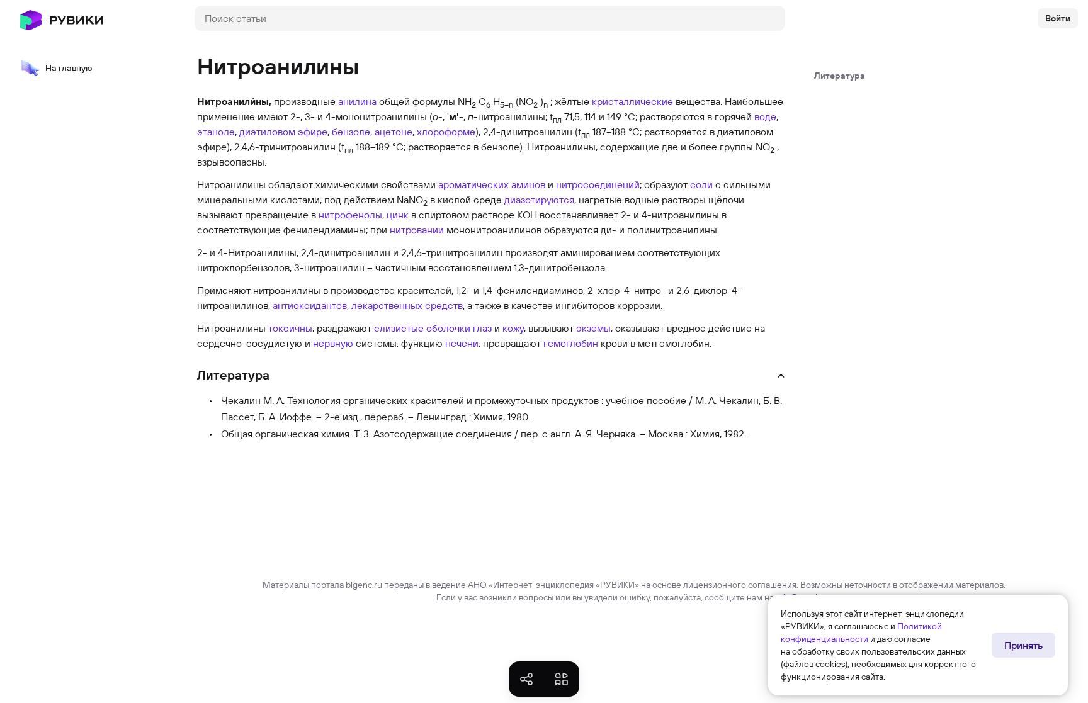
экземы (593, 328)
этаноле (216, 131)
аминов (528, 184)
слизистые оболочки (422, 328)
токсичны (290, 328)
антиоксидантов (310, 305)
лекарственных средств (407, 305)
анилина (357, 101)
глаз (482, 328)
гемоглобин (570, 343)
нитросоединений (598, 184)
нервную (333, 343)
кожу (513, 328)
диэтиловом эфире (283, 131)
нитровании (417, 229)
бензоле (351, 131)
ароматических (473, 184)
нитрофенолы (350, 214)
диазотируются (539, 199)
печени (462, 343)
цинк (398, 214)
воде (765, 116)
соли (701, 184)
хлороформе (446, 131)
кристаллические (632, 101)
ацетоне (393, 131)
